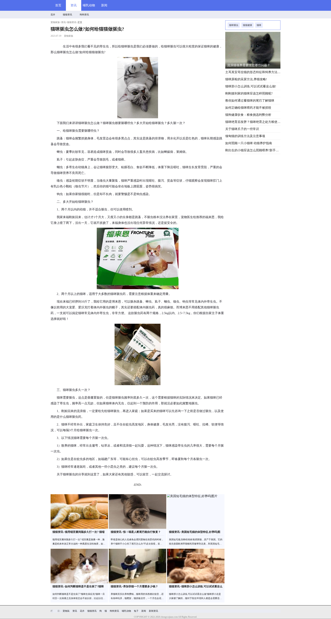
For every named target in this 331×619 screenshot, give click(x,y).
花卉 (53, 14)
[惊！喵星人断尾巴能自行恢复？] (137, 511)
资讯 (73, 5)
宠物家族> (56, 22)
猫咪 (259, 25)
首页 (58, 5)
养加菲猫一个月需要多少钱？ (140, 586)
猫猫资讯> (72, 22)
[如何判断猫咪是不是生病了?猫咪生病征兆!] (79, 566)
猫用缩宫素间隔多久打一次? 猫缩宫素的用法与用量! (85, 532)
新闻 (104, 5)
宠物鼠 (66, 611)
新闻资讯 (153, 611)
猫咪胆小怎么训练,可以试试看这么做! (201, 587)
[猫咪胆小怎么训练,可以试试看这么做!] (195, 566)
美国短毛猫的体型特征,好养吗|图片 (200, 532)
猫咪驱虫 (233, 25)
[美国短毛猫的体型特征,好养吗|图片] (195, 511)
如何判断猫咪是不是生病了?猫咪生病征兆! (84, 587)
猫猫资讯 (67, 14)
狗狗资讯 (84, 14)
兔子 (136, 611)
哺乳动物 (89, 5)
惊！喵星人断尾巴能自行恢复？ (142, 531)
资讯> (64, 22)
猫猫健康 (247, 25)
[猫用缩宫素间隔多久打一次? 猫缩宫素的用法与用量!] (79, 511)
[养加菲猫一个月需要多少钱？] (137, 566)
